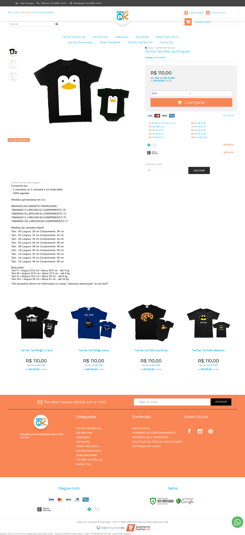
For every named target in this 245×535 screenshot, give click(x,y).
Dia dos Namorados (88, 450)
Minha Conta (218, 12)
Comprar (194, 102)
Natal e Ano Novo (87, 446)
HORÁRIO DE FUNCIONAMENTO (154, 432)
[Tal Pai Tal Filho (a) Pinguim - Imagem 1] (13, 51)
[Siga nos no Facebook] (189, 430)
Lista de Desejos (20, 140)
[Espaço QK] (122, 15)
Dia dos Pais (84, 432)
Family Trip (83, 464)
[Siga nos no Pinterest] (210, 430)
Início (150, 48)
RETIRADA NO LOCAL (146, 446)
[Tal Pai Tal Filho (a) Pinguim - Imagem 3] (13, 76)
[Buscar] (57, 24)
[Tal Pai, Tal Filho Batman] (208, 339)
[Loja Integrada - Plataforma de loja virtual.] (110, 527)
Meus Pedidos (196, 12)
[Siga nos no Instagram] (200, 430)
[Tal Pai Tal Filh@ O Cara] (36, 339)
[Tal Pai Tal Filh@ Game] (93, 339)
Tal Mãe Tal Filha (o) (89, 459)
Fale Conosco (27, 3)
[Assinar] (221, 402)
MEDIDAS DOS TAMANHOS (150, 437)
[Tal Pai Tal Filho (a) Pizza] (151, 339)
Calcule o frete (153, 164)
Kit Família (83, 441)
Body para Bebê (86, 455)
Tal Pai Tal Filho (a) (165, 48)
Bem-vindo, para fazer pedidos (30, 12)
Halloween (83, 437)
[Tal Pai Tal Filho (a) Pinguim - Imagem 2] (13, 63)
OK (199, 170)
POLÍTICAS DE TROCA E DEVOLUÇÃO (157, 441)
